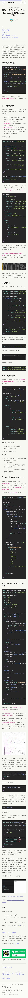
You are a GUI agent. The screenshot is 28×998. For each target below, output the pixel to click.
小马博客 (16, 943)
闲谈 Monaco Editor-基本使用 (9, 932)
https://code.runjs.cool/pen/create (15, 896)
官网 (20, 925)
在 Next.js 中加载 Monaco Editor (9, 35)
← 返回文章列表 (6, 978)
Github (23, 925)
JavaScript (4, 967)
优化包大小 (4, 32)
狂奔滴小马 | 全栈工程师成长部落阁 (10, 994)
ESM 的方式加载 (5, 30)
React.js (10, 967)
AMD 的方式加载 (5, 29)
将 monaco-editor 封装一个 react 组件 (10, 37)
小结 (3, 39)
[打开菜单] (24, 2)
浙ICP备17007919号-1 (6, 992)
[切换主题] (21, 2)
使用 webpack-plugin (6, 34)
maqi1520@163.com (8, 984)
